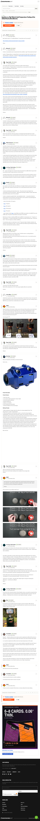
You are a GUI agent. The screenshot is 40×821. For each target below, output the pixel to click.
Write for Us (23, 808)
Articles (3, 771)
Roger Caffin (8, 62)
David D (7, 182)
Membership (4, 810)
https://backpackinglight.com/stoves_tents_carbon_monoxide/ (15, 94)
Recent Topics (17, 6)
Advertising (23, 810)
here (4, 203)
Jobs (21, 804)
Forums (3, 10)
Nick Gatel (8, 356)
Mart (7, 600)
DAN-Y (7, 305)
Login (18, 25)
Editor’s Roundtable (12, 10)
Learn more (13, 768)
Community (14, 771)
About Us (22, 802)
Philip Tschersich (9, 142)
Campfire (6, 10)
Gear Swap (21, 6)
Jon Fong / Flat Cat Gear (11, 167)
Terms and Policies (24, 806)
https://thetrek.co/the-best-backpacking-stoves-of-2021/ (13, 40)
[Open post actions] (36, 35)
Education (9, 771)
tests (12, 213)
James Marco (8, 294)
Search (36, 8)
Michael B (8, 48)
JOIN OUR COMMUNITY (8, 25)
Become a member (9, 22)
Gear (19, 771)
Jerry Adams (8, 633)
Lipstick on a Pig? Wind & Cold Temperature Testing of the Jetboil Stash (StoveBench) (15, 12)
